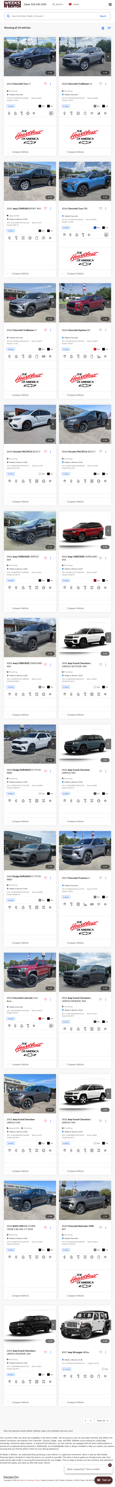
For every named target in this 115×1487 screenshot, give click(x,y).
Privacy (37, 1480)
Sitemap (30, 1480)
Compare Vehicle (20, 152)
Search (103, 16)
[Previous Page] (85, 1420)
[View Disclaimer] (34, 113)
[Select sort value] (108, 27)
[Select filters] (103, 28)
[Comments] (51, 113)
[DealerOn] (11, 1477)
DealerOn (22, 1480)
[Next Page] (90, 1420)
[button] (53, 56)
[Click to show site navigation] (110, 4)
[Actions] (50, 83)
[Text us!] (103, 1481)
